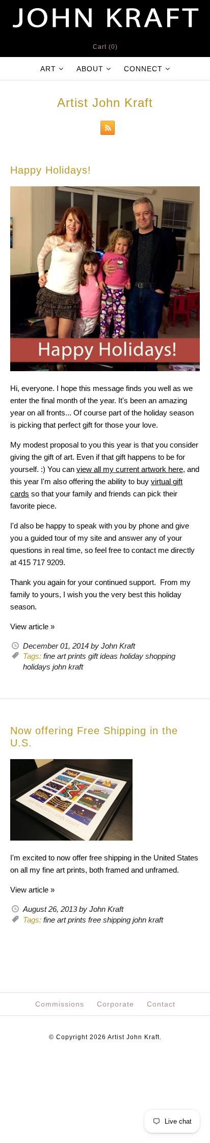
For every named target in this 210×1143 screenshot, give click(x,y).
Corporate (115, 1004)
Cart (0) (105, 46)
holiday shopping (147, 656)
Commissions (59, 1004)
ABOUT (89, 69)
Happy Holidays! (50, 170)
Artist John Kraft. (135, 1037)
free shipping (109, 919)
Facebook (77, 1069)
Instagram (102, 1069)
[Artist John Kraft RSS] (105, 129)
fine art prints (64, 656)
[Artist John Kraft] (105, 6)
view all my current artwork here (129, 469)
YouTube (126, 1069)
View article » (32, 626)
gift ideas (103, 656)
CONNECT (143, 69)
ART (48, 69)
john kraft (67, 666)
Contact (161, 1004)
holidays (36, 666)
